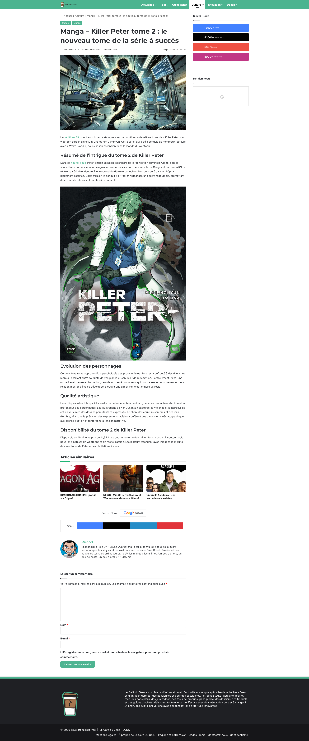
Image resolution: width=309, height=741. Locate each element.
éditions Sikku (73, 137)
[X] (87, 562)
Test (163, 4)
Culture (196, 4)
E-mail (65, 638)
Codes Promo (197, 734)
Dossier (232, 4)
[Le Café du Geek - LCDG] (69, 5)
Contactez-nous (218, 734)
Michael (87, 542)
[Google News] (133, 513)
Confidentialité (239, 734)
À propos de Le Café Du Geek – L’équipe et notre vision (152, 734)
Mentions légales (106, 734)
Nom (64, 624)
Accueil (68, 15)
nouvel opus (78, 162)
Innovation (214, 4)
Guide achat (179, 4)
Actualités (147, 4)
